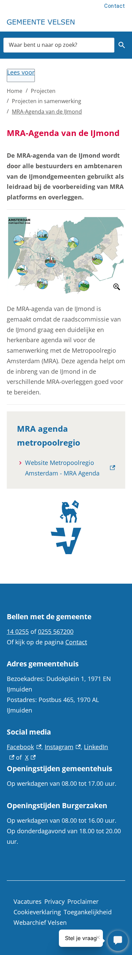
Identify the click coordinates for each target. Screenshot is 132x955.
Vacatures (28, 901)
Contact (114, 6)
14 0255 (18, 631)
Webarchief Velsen (40, 922)
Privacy (54, 901)
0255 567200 (55, 631)
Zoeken (122, 45)
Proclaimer (82, 901)
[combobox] (59, 45)
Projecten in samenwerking (46, 101)
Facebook (24, 747)
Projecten (43, 91)
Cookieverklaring (37, 912)
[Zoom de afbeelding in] (66, 255)
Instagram (63, 747)
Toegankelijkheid (88, 912)
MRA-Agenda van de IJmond (47, 111)
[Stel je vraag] (118, 941)
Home (14, 91)
